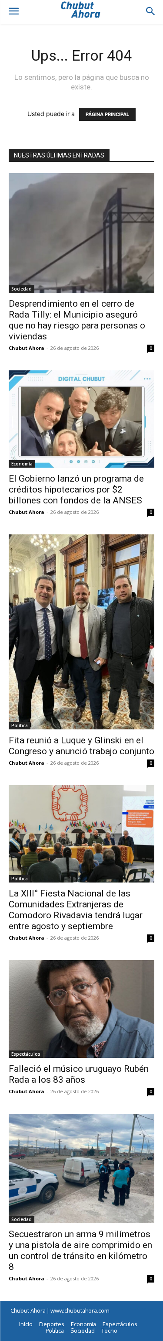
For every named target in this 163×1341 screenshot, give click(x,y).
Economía (22, 464)
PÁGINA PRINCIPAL (107, 114)
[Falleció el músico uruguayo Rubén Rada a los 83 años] (81, 1008)
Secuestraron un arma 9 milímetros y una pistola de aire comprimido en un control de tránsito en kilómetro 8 (80, 1250)
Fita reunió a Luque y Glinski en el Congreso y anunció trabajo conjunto (81, 745)
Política (19, 725)
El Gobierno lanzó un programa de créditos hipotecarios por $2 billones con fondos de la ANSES (76, 489)
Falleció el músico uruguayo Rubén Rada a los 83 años (79, 1074)
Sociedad (21, 289)
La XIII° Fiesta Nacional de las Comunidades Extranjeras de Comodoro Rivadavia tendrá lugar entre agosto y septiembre (76, 909)
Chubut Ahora (26, 348)
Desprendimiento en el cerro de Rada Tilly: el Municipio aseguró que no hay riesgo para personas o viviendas (77, 320)
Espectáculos (25, 1054)
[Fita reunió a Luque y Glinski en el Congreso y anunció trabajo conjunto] (81, 631)
